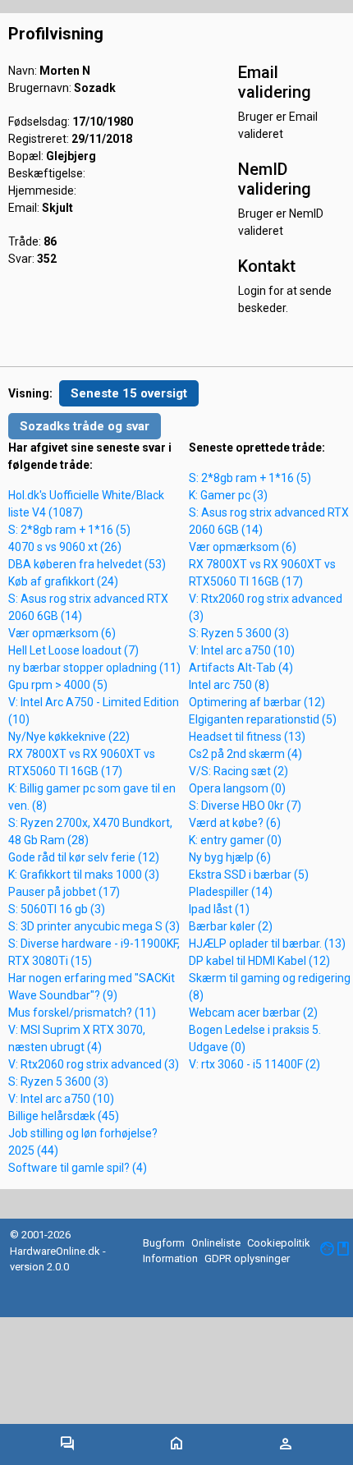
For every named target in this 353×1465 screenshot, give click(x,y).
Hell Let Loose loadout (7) (73, 650)
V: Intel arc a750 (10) (61, 1098)
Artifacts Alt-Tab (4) (241, 667)
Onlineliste (216, 1243)
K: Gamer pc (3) (228, 495)
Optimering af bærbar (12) (257, 702)
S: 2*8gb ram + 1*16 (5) (69, 529)
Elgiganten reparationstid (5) (263, 719)
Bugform (164, 1243)
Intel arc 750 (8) (229, 684)
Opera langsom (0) (237, 788)
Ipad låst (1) (219, 909)
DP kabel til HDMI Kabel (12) (259, 960)
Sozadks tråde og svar (84, 426)
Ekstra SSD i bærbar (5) (249, 874)
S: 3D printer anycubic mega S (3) (94, 926)
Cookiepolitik (278, 1243)
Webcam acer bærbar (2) (253, 1012)
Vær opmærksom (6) (62, 633)
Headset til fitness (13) (247, 736)
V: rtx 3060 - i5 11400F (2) (254, 1064)
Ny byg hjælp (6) (230, 857)
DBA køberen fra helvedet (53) (87, 564)
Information (170, 1258)
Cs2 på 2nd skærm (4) (245, 753)
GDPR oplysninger (247, 1258)
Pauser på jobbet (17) (64, 891)
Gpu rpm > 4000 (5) (58, 684)
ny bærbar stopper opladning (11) (94, 667)
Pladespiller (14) (231, 891)
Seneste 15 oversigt (129, 393)
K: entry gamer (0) (235, 840)
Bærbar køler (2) (231, 926)
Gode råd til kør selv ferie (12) (83, 857)
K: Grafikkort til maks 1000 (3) (83, 874)
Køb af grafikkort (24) (63, 581)
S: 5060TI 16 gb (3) (56, 909)
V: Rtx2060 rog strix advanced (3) (93, 1064)
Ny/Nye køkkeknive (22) (69, 736)
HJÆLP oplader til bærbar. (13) (267, 943)
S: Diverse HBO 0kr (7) (245, 805)
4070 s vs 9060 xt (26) (64, 546)
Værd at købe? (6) (235, 822)
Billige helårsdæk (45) (63, 1116)
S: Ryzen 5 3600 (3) (58, 1081)
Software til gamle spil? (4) (77, 1167)
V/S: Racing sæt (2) (238, 771)
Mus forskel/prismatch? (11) (82, 1012)
